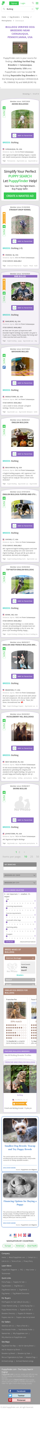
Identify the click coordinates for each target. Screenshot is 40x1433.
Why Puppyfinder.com (20, 1333)
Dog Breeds (23, 1290)
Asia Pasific (32, 1246)
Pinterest (21, 1400)
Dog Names (6, 1293)
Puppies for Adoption (25, 1313)
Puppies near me (7, 1317)
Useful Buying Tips (26, 1306)
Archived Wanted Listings (24, 1361)
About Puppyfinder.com (17, 1257)
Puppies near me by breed (25, 1317)
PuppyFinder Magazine (9, 1270)
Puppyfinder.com (7, 1374)
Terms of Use (16, 1261)
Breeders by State (24, 1353)
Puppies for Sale (19, 1282)
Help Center (30, 1270)
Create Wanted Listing (9, 1306)
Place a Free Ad (22, 1326)
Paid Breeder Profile (25, 1329)
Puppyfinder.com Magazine (29, 1169)
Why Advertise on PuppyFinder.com (14, 1337)
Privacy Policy (28, 1261)
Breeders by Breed (8, 1353)
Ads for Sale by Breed (26, 1346)
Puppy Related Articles (9, 1310)
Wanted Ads (6, 1333)
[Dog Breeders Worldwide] (10, 1235)
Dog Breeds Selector (9, 1290)
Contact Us (32, 1257)
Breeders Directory (8, 1313)
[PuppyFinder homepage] (3, 3)
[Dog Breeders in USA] (15, 1235)
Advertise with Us (8, 1326)
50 (37, 856)
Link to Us (5, 1261)
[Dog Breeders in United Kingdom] (24, 1235)
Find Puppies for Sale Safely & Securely (15, 1302)
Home (4, 17)
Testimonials (6, 1273)
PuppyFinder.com (9, 1369)
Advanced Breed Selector (28, 942)
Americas (20, 1246)
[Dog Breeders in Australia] (29, 1235)
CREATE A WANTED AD (20, 196)
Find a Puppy (6, 1282)
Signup (14, 3)
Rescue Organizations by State (12, 1357)
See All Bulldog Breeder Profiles (18, 1055)
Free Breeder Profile (9, 1329)
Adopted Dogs (31, 1357)
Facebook (21, 1391)
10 (25, 856)
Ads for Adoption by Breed (11, 1349)
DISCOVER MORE (9, 1168)
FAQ (21, 1270)
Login (23, 3)
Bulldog (26, 17)
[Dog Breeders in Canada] (20, 1235)
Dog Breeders (15, 17)
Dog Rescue (18, 1286)
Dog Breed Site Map (9, 1346)
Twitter (21, 1395)
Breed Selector (19, 1380)
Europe (8, 1246)
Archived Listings (7, 1361)
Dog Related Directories (21, 1293)
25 (31, 856)
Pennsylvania (6, 21)
